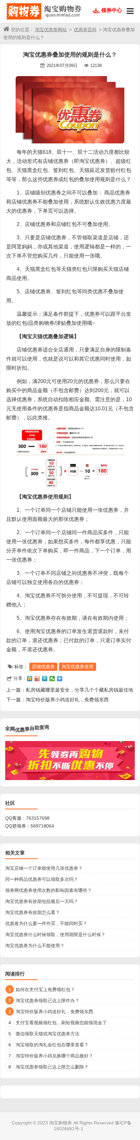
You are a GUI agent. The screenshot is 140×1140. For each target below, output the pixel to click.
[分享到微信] (52, 678)
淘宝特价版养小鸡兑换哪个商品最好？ (54, 1055)
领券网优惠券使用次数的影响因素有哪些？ (48, 890)
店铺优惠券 (43, 666)
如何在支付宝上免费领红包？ (45, 989)
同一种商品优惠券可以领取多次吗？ (41, 879)
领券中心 (111, 10)
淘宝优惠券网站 (51, 29)
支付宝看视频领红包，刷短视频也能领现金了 (61, 1022)
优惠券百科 (85, 29)
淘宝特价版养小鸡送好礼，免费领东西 (67, 699)
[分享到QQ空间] (30, 678)
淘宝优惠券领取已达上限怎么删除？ (52, 1066)
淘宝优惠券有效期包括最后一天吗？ (41, 901)
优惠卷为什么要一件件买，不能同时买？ (46, 923)
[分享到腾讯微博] (45, 678)
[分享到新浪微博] (37, 678)
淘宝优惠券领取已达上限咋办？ (47, 1000)
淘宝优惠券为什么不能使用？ (34, 945)
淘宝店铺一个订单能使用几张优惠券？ (44, 868)
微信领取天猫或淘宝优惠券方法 (47, 1033)
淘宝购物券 (60, 1122)
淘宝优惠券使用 (77, 666)
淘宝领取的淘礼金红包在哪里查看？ (52, 1044)
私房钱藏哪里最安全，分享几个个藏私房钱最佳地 (79, 690)
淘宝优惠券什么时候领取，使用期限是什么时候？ (55, 934)
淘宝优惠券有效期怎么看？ (32, 912)
